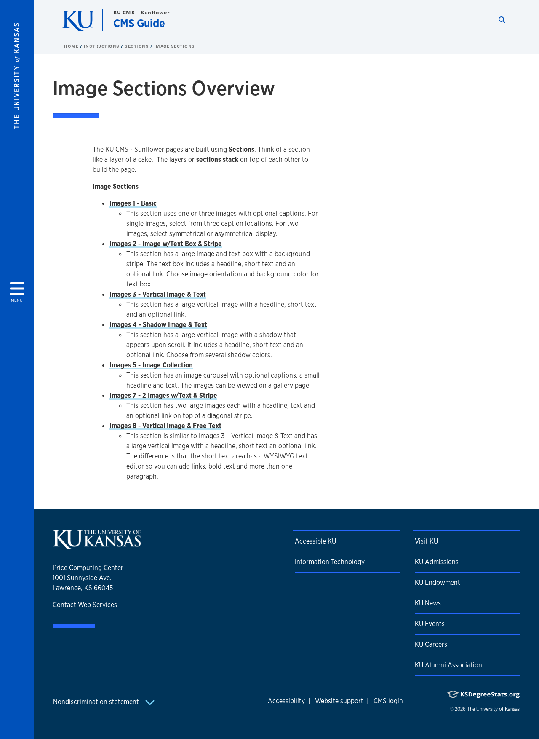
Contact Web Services (85, 604)
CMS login (388, 700)
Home (72, 46)
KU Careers (431, 644)
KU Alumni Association (448, 665)
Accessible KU (315, 541)
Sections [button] (137, 46)
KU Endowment (437, 582)
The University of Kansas (493, 709)
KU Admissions (437, 561)
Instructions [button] (102, 46)
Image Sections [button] (174, 46)
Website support (339, 700)
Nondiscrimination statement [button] (97, 701)
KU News (428, 603)
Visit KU (426, 541)
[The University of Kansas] (97, 545)
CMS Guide (139, 23)
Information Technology (330, 561)
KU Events (430, 623)
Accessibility (286, 700)
